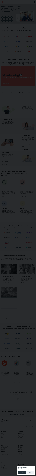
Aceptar (22, 472)
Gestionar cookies (30, 472)
